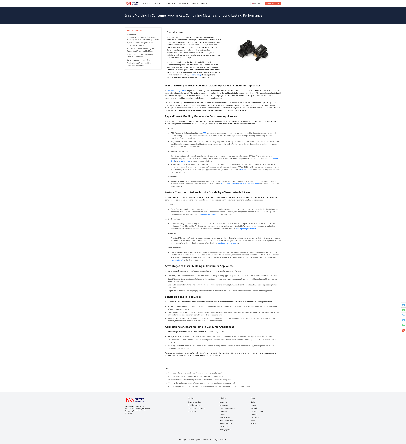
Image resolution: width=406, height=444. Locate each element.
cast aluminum (246, 169)
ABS (204, 133)
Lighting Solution (226, 423)
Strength (254, 408)
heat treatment (177, 260)
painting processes (208, 214)
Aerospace (223, 402)
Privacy (253, 423)
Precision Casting (194, 405)
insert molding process (177, 90)
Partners (254, 414)
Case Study (255, 417)
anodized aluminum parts (228, 243)
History (253, 405)
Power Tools (224, 427)
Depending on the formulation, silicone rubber (240, 184)
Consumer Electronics (227, 408)
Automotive (224, 405)
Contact (204, 3)
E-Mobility (223, 411)
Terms (253, 420)
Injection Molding (194, 402)
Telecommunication (226, 420)
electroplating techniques (246, 228)
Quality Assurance (257, 411)
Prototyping (192, 411)
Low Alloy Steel (185, 161)
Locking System (225, 430)
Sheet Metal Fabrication (196, 408)
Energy (222, 414)
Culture (253, 402)
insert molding (195, 75)
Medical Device (225, 417)
